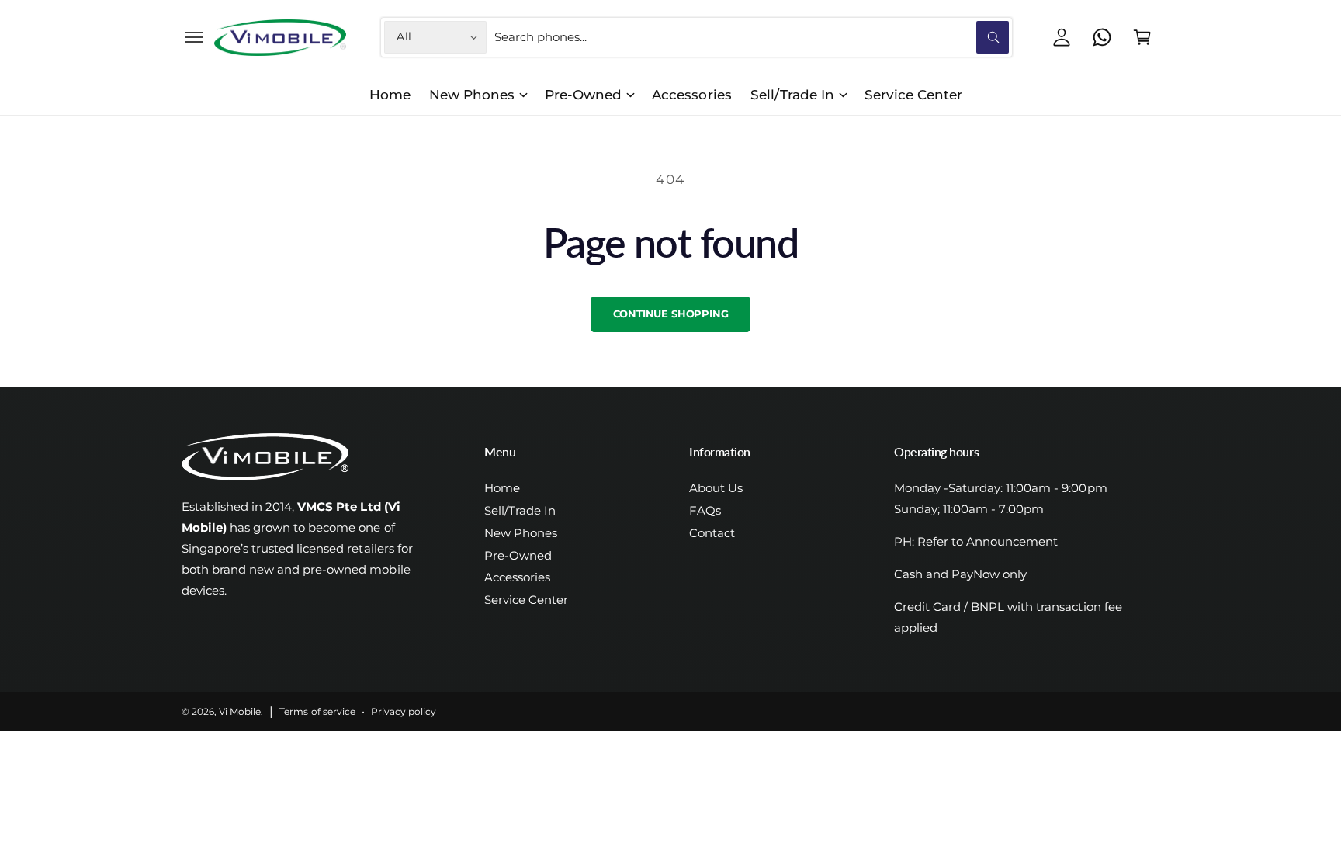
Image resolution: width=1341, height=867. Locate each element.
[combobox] (751, 37)
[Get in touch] (1102, 37)
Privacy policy (403, 711)
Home (502, 487)
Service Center (526, 599)
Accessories (517, 577)
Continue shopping (671, 313)
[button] (194, 37)
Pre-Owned (583, 94)
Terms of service (317, 711)
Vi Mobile (240, 711)
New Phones (472, 94)
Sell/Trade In (792, 94)
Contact (712, 532)
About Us (716, 487)
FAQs (705, 510)
